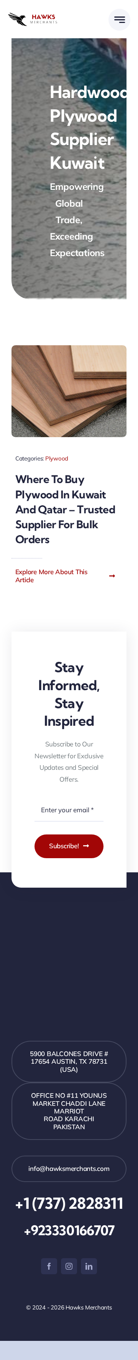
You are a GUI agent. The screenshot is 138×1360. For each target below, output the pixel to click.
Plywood (56, 458)
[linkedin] (89, 1266)
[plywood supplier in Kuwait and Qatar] (69, 348)
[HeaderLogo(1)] (38, 15)
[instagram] (69, 1266)
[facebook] (49, 1266)
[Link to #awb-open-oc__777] (119, 20)
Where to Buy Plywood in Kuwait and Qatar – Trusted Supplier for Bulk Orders (65, 509)
